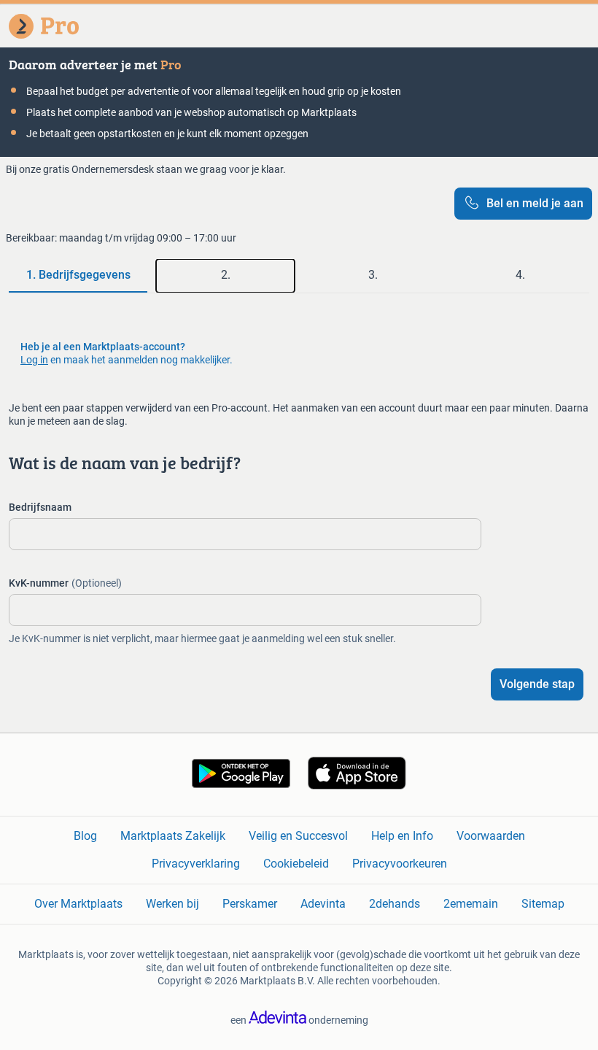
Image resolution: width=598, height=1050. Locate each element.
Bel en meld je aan (534, 203)
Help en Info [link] (402, 836)
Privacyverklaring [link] (196, 864)
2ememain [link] (470, 904)
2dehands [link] (394, 904)
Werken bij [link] (172, 904)
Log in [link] (34, 360)
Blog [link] (85, 836)
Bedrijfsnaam (40, 507)
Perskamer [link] (249, 904)
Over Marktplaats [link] (78, 904)
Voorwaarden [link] (491, 836)
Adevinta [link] (323, 904)
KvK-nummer (65, 583)
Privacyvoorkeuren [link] (399, 864)
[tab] (78, 276)
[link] (241, 784)
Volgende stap (537, 684)
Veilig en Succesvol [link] (298, 836)
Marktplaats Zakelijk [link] (172, 836)
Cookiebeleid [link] (296, 864)
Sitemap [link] (542, 904)
